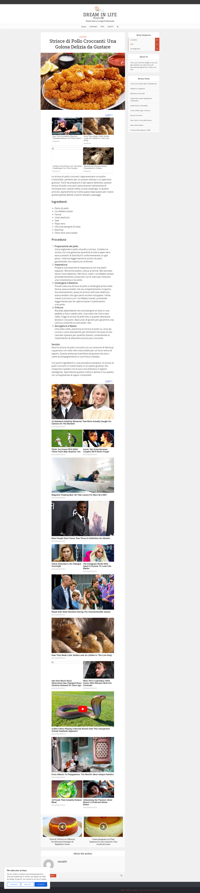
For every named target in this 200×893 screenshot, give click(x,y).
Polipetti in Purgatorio (137, 89)
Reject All (27, 884)
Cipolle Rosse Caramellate (139, 106)
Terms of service (144, 890)
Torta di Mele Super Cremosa (140, 110)
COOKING (93, 26)
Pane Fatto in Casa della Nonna (141, 120)
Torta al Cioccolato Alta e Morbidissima (143, 84)
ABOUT (110, 26)
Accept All (41, 884)
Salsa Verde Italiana (136, 125)
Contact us (135, 890)
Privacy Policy (155, 890)
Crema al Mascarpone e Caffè (140, 130)
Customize (13, 884)
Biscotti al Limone (136, 115)
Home (83, 26)
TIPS (102, 26)
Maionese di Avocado (137, 93)
